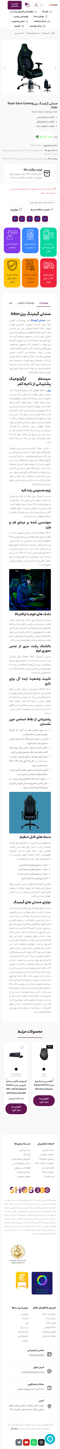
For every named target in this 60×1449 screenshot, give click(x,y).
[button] (55, 69)
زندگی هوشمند (36, 26)
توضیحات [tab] (43, 303)
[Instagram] (41, 1442)
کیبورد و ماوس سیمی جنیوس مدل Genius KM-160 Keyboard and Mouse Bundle (16, 1087)
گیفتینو (17, 26)
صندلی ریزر (19, 33)
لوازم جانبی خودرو (21, 16)
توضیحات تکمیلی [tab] (25, 303)
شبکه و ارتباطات (40, 21)
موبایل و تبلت (38, 16)
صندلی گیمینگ (33, 33)
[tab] (44, 303)
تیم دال (14, 1429)
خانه (53, 33)
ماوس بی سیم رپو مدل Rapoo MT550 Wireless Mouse (44, 1085)
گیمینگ (45, 11)
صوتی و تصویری (18, 21)
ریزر (45, 159)
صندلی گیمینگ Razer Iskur (15, 159)
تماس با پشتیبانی (14, 5)
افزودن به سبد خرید (43, 1100)
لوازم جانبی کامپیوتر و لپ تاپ (21, 11)
